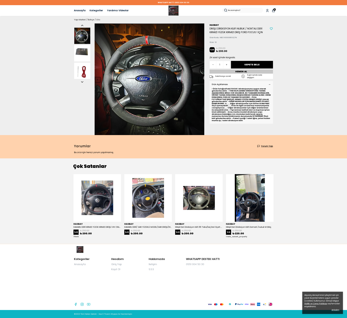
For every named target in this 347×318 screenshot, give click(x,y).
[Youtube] (88, 304)
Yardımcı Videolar (118, 10)
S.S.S (151, 269)
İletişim (153, 264)
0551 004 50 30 (195, 264)
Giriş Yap (116, 264)
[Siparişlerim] (267, 10)
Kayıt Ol (115, 269)
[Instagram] (82, 304)
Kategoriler (96, 10)
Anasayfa (80, 10)
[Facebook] (75, 304)
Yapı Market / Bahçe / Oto (87, 19)
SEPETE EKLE (252, 64)
